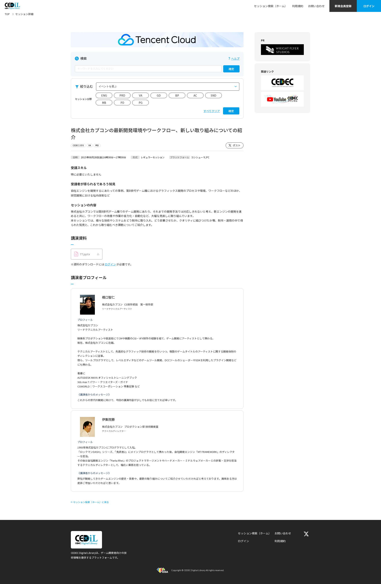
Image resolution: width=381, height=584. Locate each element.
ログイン (368, 6)
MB (104, 103)
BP (177, 95)
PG (140, 103)
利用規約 (297, 6)
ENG (104, 95)
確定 (231, 69)
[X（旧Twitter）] (306, 534)
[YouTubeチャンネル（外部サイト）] (282, 99)
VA (140, 95)
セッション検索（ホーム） (270, 6)
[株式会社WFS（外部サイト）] (282, 49)
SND (213, 95)
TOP (7, 14)
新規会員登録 (343, 6)
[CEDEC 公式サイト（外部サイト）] (282, 82)
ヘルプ (235, 59)
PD (122, 103)
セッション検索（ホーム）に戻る (91, 502)
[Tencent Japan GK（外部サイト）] (157, 39)
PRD (122, 95)
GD (159, 95)
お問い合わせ (316, 6)
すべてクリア (212, 111)
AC (195, 95)
